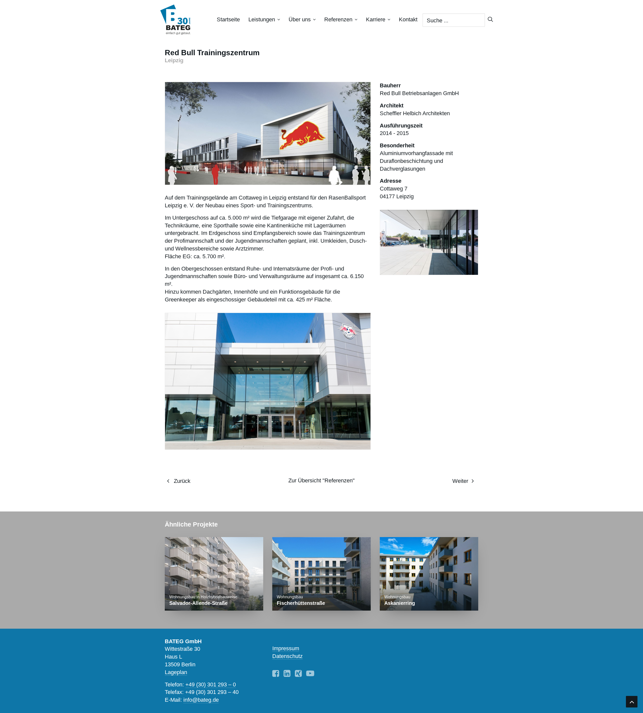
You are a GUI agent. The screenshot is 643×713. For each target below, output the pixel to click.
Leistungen (261, 19)
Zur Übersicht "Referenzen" (321, 480)
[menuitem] (228, 19)
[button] (275, 675)
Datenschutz (287, 656)
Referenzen (338, 19)
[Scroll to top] (631, 701)
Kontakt (408, 19)
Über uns (300, 19)
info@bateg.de (201, 700)
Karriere (375, 19)
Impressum (285, 648)
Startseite (228, 19)
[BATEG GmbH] (177, 20)
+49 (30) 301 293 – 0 (210, 684)
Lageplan (176, 672)
